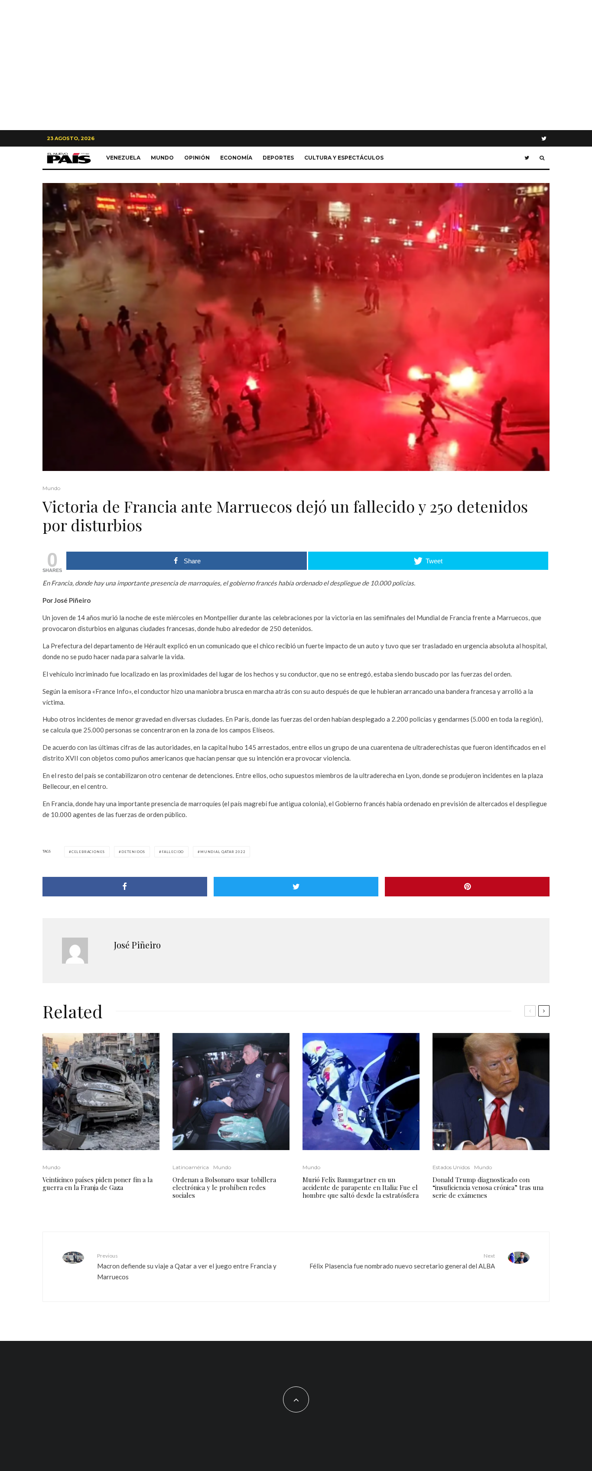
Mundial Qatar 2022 (222, 852)
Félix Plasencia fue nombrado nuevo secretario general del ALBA (402, 1260)
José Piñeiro (137, 945)
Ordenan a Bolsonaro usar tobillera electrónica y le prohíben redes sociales (224, 1187)
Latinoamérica (190, 1167)
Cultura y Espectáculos (344, 157)
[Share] (124, 886)
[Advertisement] (296, 65)
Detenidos (133, 852)
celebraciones (88, 852)
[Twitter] (544, 138)
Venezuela (123, 157)
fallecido (173, 852)
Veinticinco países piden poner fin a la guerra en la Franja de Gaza (97, 1183)
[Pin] (467, 886)
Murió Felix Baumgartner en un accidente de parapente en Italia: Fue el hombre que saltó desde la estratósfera (361, 1187)
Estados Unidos (451, 1167)
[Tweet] (296, 886)
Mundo (162, 157)
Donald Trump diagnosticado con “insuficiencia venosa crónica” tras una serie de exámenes (488, 1187)
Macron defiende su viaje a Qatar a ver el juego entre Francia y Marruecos (186, 1266)
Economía (236, 157)
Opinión (197, 157)
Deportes (278, 157)
